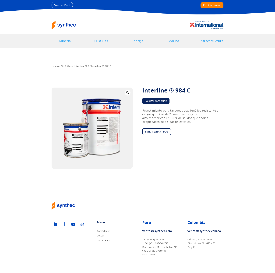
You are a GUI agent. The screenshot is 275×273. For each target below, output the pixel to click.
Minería (65, 41)
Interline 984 (81, 66)
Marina (173, 41)
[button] (127, 93)
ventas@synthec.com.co (204, 231)
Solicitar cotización (156, 101)
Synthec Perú (62, 5)
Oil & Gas (101, 41)
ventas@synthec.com (157, 231)
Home (55, 66)
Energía (137, 41)
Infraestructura (211, 41)
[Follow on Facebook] (64, 224)
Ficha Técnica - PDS (156, 131)
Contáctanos (211, 5)
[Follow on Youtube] (73, 224)
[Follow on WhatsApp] (82, 224)
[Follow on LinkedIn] (55, 224)
